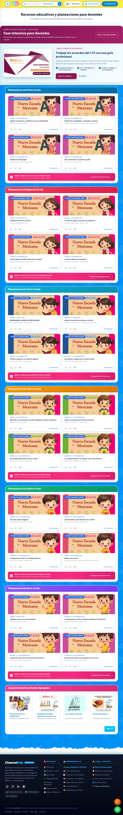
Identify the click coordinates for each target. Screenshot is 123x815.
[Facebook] (7, 786)
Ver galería (82, 76)
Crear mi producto (66, 76)
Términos (17, 812)
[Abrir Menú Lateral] (7, 3)
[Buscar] (60, 4)
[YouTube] (18, 786)
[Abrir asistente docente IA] (117, 809)
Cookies (25, 812)
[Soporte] (24, 786)
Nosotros (42, 812)
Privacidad (8, 812)
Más (109, 728)
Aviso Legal (33, 812)
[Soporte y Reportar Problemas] (117, 802)
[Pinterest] (13, 786)
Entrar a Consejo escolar (107, 34)
